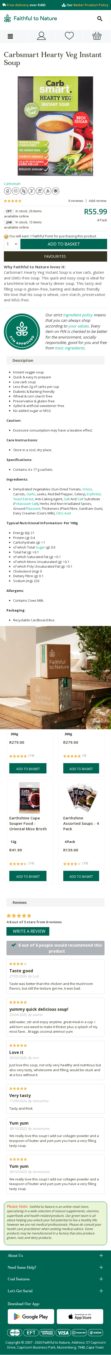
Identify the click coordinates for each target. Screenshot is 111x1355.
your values (78, 325)
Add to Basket (28, 769)
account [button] (42, 36)
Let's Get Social (20, 1291)
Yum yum (19, 1123)
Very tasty (20, 1095)
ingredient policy (78, 314)
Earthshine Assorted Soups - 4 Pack (81, 823)
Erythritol (94, 494)
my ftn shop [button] (69, 36)
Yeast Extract (23, 499)
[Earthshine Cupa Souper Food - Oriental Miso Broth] (29, 796)
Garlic (30, 494)
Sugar (40, 547)
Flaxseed (33, 508)
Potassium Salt (25, 503)
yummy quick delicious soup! (38, 1009)
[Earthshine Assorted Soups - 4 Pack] (82, 796)
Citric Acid (63, 513)
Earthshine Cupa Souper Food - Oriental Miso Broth (28, 823)
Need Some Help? (22, 1268)
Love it (16, 1052)
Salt (67, 499)
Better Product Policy (91, 5)
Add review (97, 200)
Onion (87, 489)
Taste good (21, 971)
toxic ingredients (69, 347)
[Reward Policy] (6, 236)
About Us (15, 1256)
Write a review (29, 931)
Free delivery (18, 5)
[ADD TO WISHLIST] (55, 256)
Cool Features (19, 1279)
